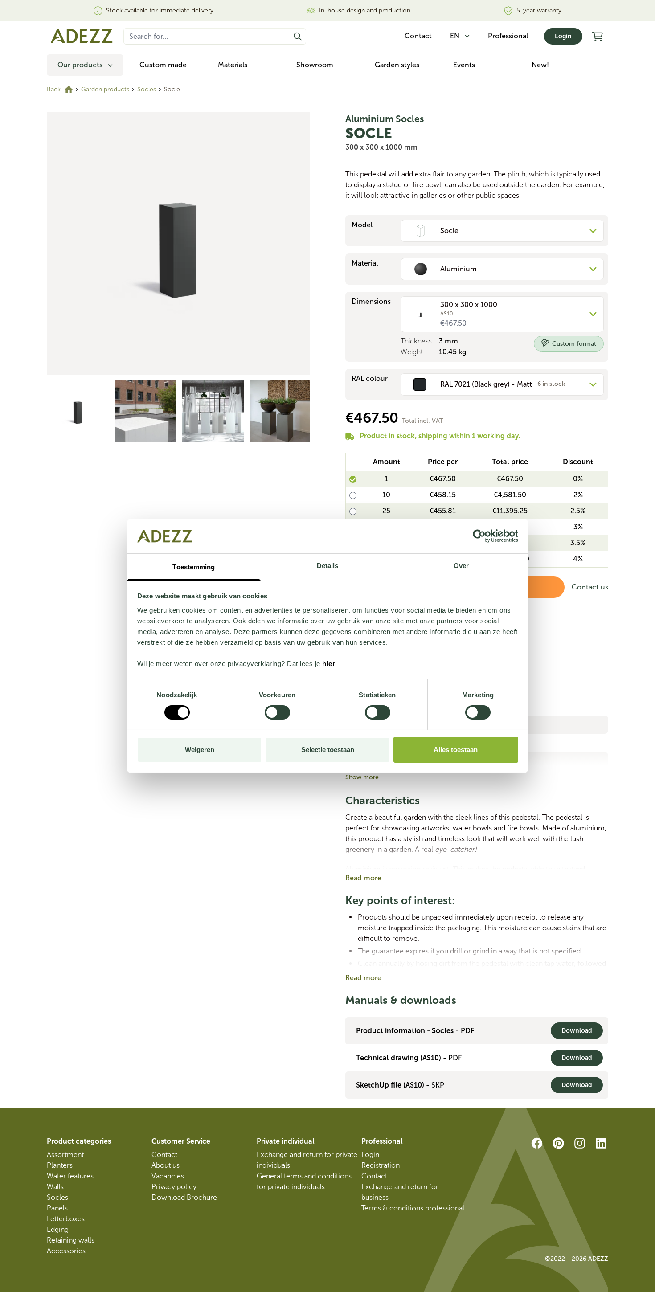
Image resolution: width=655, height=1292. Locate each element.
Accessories (66, 1251)
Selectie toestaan (327, 749)
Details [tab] (328, 565)
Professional (508, 36)
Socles (146, 89)
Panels (57, 1208)
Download (576, 1030)
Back (54, 89)
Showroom (314, 65)
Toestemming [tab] (193, 567)
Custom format (574, 344)
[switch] (277, 712)
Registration (380, 1165)
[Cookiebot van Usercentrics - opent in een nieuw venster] (479, 536)
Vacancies (167, 1176)
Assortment (65, 1154)
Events (464, 65)
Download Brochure (184, 1197)
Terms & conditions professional (412, 1208)
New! (540, 65)
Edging (58, 1229)
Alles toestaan (456, 749)
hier (328, 663)
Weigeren (199, 749)
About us (165, 1165)
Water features (70, 1176)
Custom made (163, 65)
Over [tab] (461, 565)
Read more (363, 878)
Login (563, 36)
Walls (55, 1186)
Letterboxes (66, 1218)
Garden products (105, 89)
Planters (60, 1165)
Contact (164, 1154)
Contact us (590, 587)
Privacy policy (173, 1186)
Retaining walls (70, 1240)
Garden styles (397, 65)
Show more (362, 777)
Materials (232, 65)
